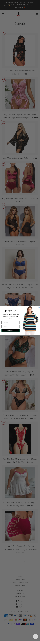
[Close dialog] (38, 307)
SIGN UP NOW (10, 330)
